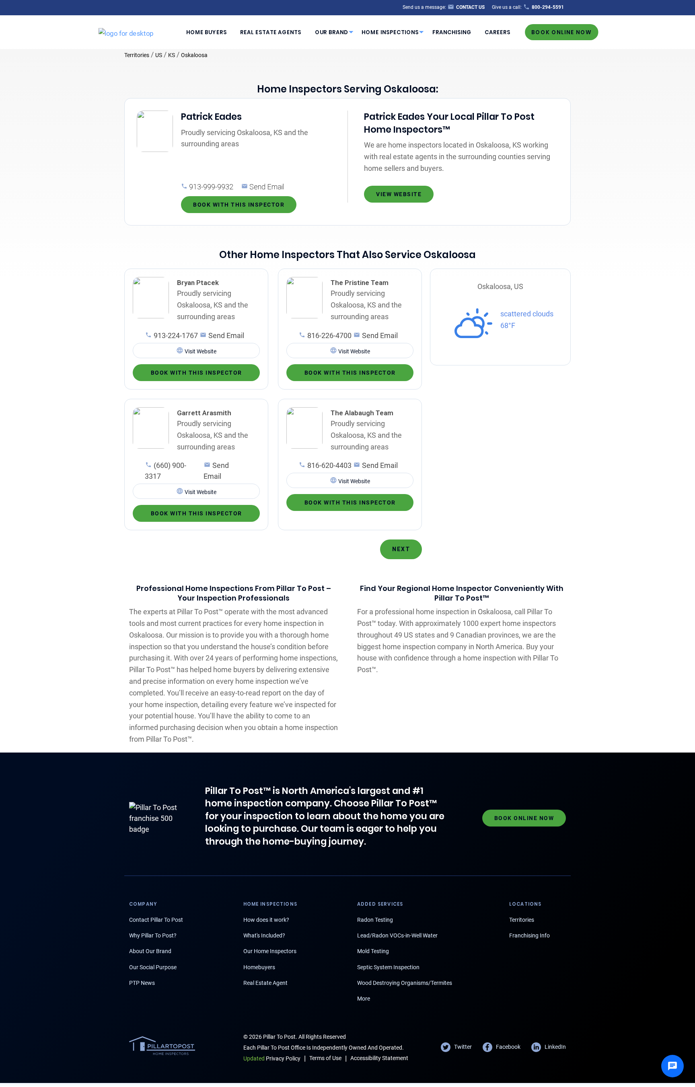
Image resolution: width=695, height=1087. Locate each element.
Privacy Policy (271, 1058)
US (158, 55)
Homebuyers (259, 967)
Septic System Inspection (388, 967)
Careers (497, 32)
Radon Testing (375, 920)
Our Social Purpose (153, 967)
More (363, 998)
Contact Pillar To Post (156, 920)
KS (171, 55)
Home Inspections (390, 32)
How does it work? (266, 920)
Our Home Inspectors (269, 951)
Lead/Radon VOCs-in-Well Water (397, 935)
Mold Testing (373, 951)
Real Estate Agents (270, 32)
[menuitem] (206, 32)
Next (401, 549)
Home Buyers (206, 32)
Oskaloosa (194, 55)
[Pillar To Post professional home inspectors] (126, 31)
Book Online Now (561, 32)
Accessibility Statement (379, 1058)
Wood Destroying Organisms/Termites (404, 983)
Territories (136, 55)
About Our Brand (150, 951)
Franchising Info (529, 935)
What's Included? (264, 935)
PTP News (142, 983)
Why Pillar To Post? (153, 935)
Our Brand (331, 32)
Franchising (451, 32)
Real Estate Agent (265, 983)
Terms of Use (325, 1058)
